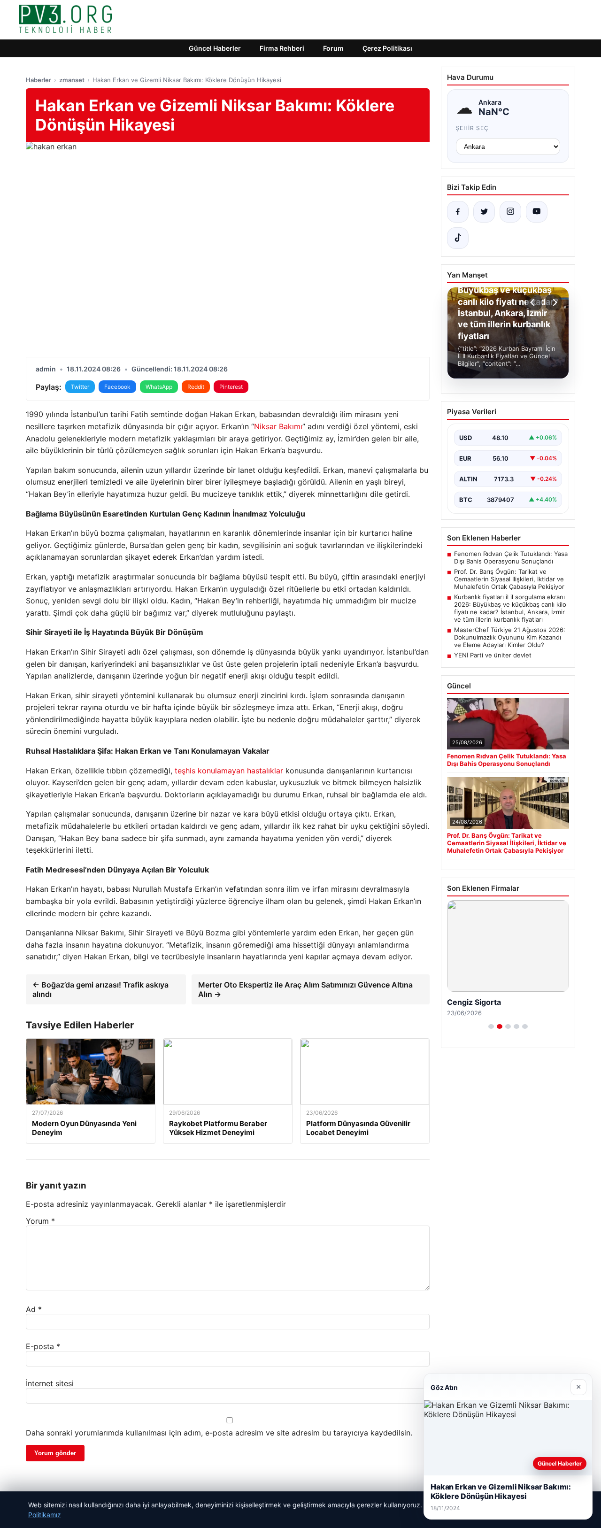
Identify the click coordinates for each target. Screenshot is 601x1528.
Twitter (80, 386)
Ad (34, 1309)
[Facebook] (458, 212)
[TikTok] (458, 238)
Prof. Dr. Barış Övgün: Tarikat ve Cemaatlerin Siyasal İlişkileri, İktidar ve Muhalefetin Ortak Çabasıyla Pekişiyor (509, 579)
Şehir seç (472, 127)
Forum (333, 48)
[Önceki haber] (534, 302)
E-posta (43, 1346)
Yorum (40, 1221)
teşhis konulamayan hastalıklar (229, 770)
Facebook (117, 386)
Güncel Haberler (215, 48)
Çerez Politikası (387, 48)
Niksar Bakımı (278, 426)
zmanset (72, 80)
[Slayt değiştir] (491, 1026)
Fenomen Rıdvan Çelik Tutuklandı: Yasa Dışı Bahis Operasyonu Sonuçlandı (511, 557)
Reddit (195, 386)
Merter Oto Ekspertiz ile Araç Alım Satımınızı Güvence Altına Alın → (305, 989)
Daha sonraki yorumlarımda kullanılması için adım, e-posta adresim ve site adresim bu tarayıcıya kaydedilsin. (219, 1432)
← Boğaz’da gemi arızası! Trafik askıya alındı (100, 989)
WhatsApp (159, 386)
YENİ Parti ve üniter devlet (493, 655)
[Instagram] (510, 212)
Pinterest (231, 386)
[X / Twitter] (484, 212)
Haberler (38, 80)
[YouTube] (536, 212)
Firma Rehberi (282, 48)
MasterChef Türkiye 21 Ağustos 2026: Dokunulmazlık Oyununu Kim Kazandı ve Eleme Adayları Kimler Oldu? (509, 637)
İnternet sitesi (50, 1383)
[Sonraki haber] (554, 302)
